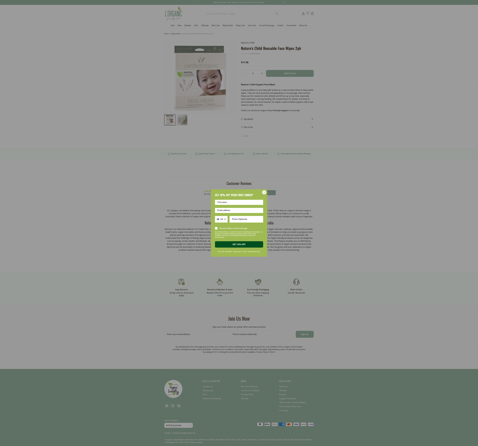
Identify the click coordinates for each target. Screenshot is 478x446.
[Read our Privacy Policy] (261, 232)
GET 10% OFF (239, 244)
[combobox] (221, 219)
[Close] (264, 192)
